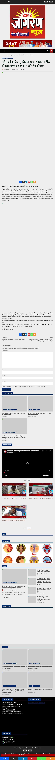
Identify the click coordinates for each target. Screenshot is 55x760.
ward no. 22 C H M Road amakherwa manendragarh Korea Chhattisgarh (12, 706)
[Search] (47, 50)
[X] (23, 182)
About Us (31, 748)
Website (4, 381)
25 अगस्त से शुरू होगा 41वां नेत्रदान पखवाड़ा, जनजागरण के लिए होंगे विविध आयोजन (14, 403)
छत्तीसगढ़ (3, 58)
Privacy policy (17, 748)
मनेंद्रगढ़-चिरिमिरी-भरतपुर (9, 58)
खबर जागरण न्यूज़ (6, 69)
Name (4, 370)
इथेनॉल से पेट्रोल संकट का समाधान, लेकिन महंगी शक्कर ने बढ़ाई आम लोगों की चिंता (40, 403)
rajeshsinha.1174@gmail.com (13, 711)
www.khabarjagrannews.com (14, 713)
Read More (5, 597)
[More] (34, 182)
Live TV (51, 51)
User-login (38, 748)
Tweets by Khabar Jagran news (36, 702)
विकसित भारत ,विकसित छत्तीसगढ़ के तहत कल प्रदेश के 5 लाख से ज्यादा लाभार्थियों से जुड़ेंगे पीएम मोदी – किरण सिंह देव (41, 339)
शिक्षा (15, 432)
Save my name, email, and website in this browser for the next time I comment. (24, 386)
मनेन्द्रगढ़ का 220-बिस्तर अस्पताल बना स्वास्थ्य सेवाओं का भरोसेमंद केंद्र (32, 590)
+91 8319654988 (10, 709)
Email (4, 375)
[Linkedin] (26, 182)
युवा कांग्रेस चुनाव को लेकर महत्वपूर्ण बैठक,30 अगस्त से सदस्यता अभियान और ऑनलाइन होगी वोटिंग (32, 599)
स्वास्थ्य (16, 409)
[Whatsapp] (31, 182)
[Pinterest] (29, 182)
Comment (5, 350)
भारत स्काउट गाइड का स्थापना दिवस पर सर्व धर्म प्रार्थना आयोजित (13, 339)
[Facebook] (20, 182)
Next (29, 480)
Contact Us (25, 748)
